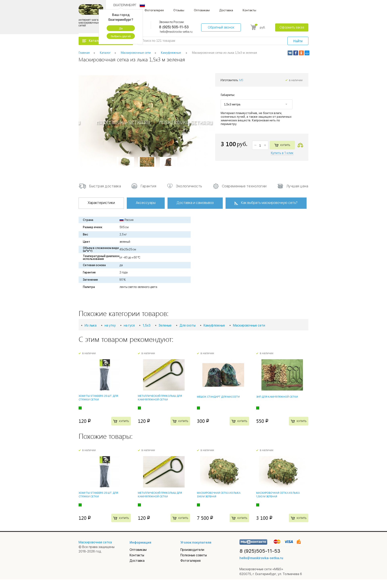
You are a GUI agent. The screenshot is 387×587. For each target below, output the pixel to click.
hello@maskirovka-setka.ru (176, 31)
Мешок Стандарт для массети (218, 396)
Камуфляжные (214, 325)
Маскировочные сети (249, 325)
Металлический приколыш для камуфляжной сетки (160, 397)
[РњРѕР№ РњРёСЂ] (307, 52)
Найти (298, 41)
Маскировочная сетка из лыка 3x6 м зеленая (218, 494)
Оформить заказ (292, 27)
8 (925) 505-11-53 (173, 27)
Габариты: (228, 95)
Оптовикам (202, 10)
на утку (110, 325)
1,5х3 (147, 325)
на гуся (129, 325)
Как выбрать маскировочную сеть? (269, 203)
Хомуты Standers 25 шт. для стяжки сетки (98, 397)
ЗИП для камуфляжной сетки (277, 396)
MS (241, 80)
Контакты (249, 10)
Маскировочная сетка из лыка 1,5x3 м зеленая (278, 494)
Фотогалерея (154, 10)
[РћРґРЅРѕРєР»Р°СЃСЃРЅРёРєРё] (301, 52)
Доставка (226, 10)
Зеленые (165, 325)
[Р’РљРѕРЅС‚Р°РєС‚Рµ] (290, 52)
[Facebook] (295, 52)
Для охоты (188, 325)
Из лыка (91, 325)
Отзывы (178, 10)
